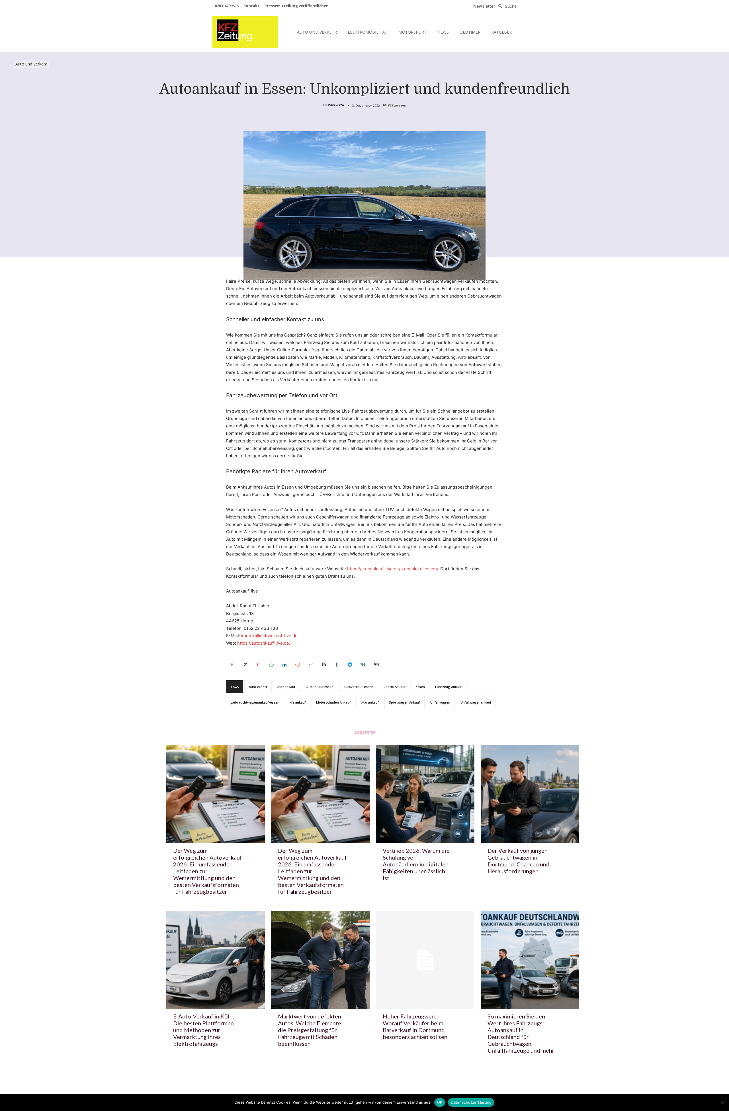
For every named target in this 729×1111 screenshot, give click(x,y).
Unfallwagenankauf (475, 702)
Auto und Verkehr (31, 64)
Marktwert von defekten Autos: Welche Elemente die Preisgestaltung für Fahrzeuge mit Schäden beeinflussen (309, 1030)
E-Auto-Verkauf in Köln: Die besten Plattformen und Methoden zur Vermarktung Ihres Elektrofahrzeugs (203, 1030)
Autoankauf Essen (319, 686)
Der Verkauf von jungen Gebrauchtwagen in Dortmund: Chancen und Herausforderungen (519, 860)
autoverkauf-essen (358, 686)
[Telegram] (349, 664)
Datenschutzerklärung (471, 1102)
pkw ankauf (370, 702)
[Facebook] (231, 664)
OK (440, 1102)
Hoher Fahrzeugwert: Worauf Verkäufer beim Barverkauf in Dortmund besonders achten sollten (415, 1026)
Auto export (258, 686)
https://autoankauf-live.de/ (263, 643)
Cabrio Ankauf (395, 686)
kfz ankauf (298, 702)
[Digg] (376, 664)
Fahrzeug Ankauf (448, 686)
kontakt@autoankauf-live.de (269, 635)
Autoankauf (286, 686)
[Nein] (722, 1102)
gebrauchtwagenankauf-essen (255, 702)
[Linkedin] (284, 664)
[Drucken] (323, 664)
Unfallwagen (440, 702)
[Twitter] (245, 664)
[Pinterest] (258, 664)
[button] (506, 6)
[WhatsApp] (271, 664)
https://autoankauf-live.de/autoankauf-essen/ (392, 568)
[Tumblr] (336, 664)
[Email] (310, 664)
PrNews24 (335, 104)
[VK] (362, 664)
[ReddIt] (297, 664)
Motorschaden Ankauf (333, 702)
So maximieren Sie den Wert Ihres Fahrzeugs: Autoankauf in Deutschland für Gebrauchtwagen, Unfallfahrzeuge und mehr (521, 1033)
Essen (420, 686)
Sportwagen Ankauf (404, 702)
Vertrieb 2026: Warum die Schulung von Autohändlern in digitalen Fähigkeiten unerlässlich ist (416, 864)
